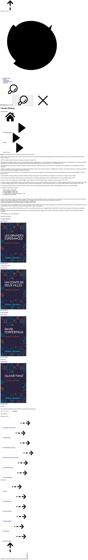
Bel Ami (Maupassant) (7, 477)
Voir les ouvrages (4, 111)
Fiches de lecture (6, 78)
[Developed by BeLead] (27, 558)
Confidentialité (6, 531)
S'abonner (15, 411)
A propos (5, 491)
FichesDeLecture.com (7, 132)
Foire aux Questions (7, 511)
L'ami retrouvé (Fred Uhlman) (9, 427)
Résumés (5, 79)
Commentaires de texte (7, 81)
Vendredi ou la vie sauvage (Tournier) (11, 457)
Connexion (5, 82)
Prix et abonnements (7, 501)
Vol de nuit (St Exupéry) (8, 467)
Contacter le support (7, 541)
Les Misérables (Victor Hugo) (9, 447)
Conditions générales (7, 521)
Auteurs (4, 142)
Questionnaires (6, 80)
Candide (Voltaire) (7, 437)
